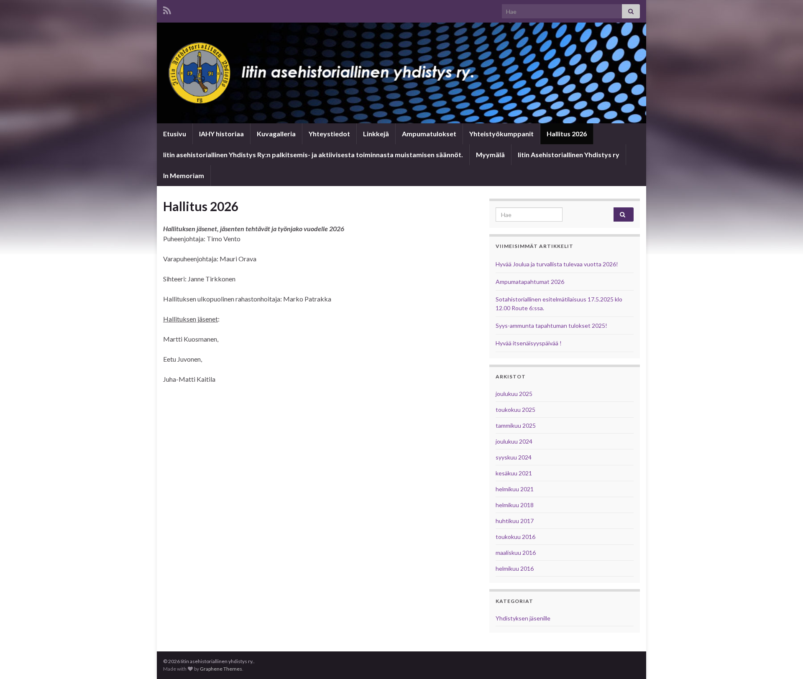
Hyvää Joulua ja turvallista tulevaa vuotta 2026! (557, 264)
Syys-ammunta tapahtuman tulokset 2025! (551, 325)
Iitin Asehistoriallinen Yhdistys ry (568, 154)
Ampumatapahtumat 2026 (530, 281)
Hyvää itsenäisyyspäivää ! (529, 343)
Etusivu (174, 134)
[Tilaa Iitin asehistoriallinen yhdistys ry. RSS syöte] (167, 9)
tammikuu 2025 (516, 425)
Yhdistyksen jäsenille (523, 618)
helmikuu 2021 (515, 489)
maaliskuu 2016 (516, 552)
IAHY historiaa (221, 134)
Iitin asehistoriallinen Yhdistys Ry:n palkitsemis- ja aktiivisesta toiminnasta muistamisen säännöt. (313, 154)
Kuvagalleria (276, 134)
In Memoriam (183, 175)
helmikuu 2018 (515, 504)
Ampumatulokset (429, 134)
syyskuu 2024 (514, 457)
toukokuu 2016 (515, 536)
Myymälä (490, 154)
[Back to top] (784, 660)
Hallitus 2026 (567, 134)
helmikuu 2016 (515, 568)
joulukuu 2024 (514, 441)
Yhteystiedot (329, 134)
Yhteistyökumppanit (501, 134)
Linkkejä (376, 134)
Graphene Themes (221, 669)
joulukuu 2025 (514, 393)
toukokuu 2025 (515, 409)
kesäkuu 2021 (514, 473)
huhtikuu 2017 (515, 520)
